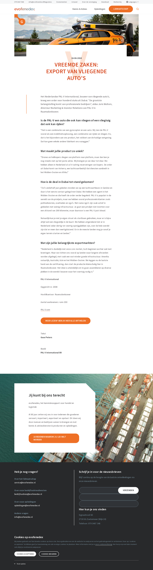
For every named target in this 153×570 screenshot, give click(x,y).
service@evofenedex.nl (25, 482)
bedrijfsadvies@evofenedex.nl (28, 494)
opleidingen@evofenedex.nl (27, 505)
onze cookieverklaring (103, 544)
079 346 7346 (19, 2)
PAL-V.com (45, 309)
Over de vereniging (89, 2)
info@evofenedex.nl (36, 2)
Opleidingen (99, 9)
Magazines (48, 2)
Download (105, 2)
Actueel (74, 2)
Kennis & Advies (79, 9)
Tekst (43, 333)
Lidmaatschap (121, 9)
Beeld (43, 348)
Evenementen (62, 2)
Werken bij (117, 2)
